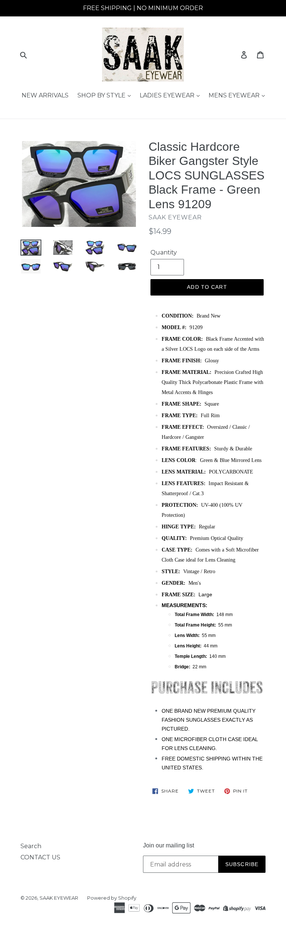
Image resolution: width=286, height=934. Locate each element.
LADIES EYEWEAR (168, 95)
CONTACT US (40, 857)
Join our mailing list (168, 845)
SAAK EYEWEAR (58, 898)
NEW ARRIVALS (45, 95)
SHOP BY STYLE (102, 95)
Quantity (163, 252)
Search (30, 846)
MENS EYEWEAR (235, 95)
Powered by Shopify (111, 898)
